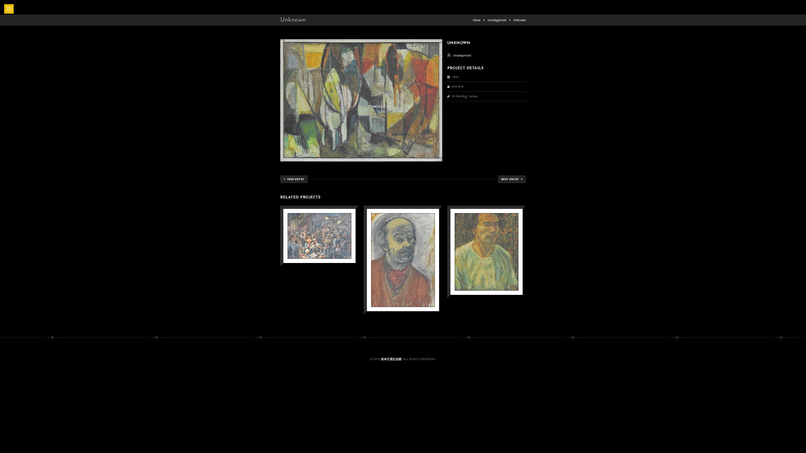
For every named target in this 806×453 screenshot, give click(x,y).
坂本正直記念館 (391, 359)
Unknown (520, 20)
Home (476, 20)
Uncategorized (497, 20)
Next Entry (510, 179)
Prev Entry (295, 179)
